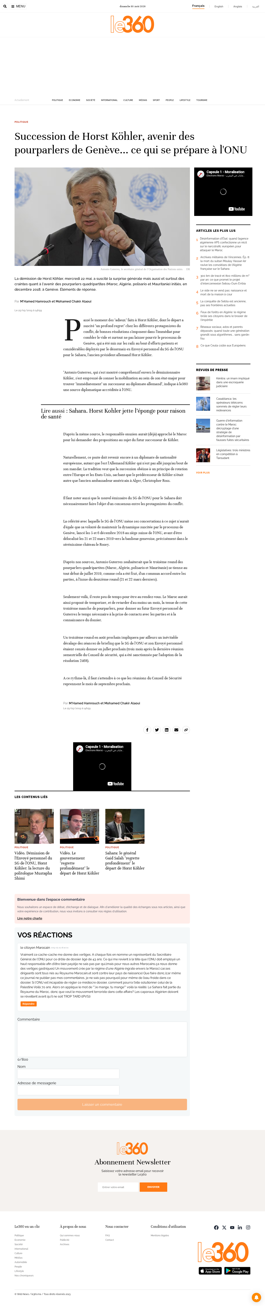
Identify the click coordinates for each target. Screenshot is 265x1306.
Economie (74, 100)
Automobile (21, 1262)
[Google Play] (237, 1270)
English (219, 6)
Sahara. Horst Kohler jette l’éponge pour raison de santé (113, 413)
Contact (109, 1240)
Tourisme (201, 100)
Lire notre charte (29, 918)
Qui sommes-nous (70, 1235)
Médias (143, 100)
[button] (256, 1297)
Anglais (237, 6)
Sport (156, 100)
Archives (64, 1244)
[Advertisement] (132, 66)
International (109, 100)
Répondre (29, 1003)
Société (90, 100)
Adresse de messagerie (36, 1083)
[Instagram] (248, 1227)
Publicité (64, 1240)
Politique (57, 100)
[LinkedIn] (240, 1227)
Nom (21, 1067)
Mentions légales (160, 1235)
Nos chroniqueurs (24, 1275)
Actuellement (22, 100)
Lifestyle (185, 100)
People (170, 100)
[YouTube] (232, 1227)
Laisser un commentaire (102, 1104)
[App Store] (210, 1270)
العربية (255, 6)
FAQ (107, 1235)
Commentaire (28, 1019)
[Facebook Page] (216, 1227)
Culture (128, 100)
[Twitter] (224, 1227)
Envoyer (153, 1187)
